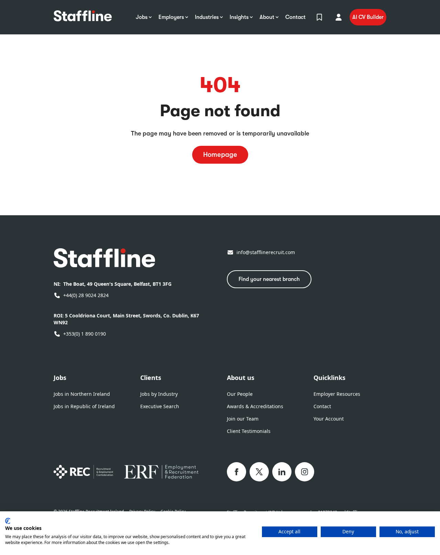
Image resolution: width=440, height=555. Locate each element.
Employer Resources (337, 394)
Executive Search (159, 406)
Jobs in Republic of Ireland (84, 406)
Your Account (329, 418)
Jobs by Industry (159, 394)
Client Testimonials (249, 431)
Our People (240, 394)
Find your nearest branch (269, 279)
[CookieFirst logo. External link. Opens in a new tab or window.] (7, 521)
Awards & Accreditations (255, 406)
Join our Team (242, 418)
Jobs (60, 377)
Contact (322, 406)
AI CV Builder (368, 17)
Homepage (220, 155)
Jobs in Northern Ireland (82, 394)
